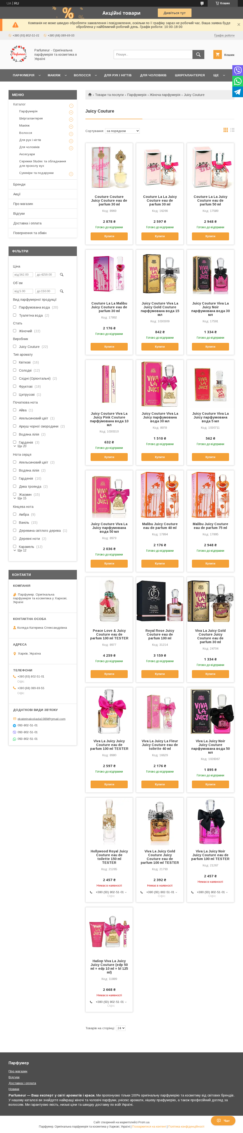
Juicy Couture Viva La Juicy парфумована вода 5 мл (210, 417)
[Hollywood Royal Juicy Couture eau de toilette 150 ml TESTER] (109, 821)
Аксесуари (27, 154)
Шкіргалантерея (190, 75)
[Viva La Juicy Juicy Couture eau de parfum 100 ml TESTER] (109, 711)
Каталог (19, 104)
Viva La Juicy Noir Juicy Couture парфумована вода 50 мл (210, 746)
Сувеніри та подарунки (36, 173)
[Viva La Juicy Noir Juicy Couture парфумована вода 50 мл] (210, 711)
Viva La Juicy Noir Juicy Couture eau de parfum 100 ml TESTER (210, 855)
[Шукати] (198, 54)
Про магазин (23, 204)
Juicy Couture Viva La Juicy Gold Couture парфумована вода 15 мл (160, 309)
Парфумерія (23, 75)
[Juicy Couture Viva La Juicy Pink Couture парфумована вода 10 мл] (109, 383)
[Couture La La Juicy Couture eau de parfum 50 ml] (210, 167)
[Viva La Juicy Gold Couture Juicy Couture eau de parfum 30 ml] (210, 600)
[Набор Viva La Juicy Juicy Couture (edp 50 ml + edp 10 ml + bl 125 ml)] (109, 931)
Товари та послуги (109, 95)
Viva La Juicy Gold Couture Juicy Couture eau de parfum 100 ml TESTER (160, 857)
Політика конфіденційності (186, 1126)
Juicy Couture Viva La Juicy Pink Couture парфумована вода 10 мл (109, 419)
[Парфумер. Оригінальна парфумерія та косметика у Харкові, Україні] (19, 63)
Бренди (19, 184)
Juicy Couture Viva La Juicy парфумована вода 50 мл (109, 527)
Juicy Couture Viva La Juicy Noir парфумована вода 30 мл (210, 309)
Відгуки (19, 213)
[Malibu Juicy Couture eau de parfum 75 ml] (210, 494)
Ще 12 (22, 550)
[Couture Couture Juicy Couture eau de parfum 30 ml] (109, 167)
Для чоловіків (153, 75)
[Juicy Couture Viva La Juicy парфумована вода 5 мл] (210, 383)
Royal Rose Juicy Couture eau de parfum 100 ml (159, 634)
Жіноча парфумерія (165, 95)
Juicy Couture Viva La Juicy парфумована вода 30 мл (160, 417)
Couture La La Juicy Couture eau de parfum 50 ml (210, 200)
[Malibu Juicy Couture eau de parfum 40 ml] (159, 494)
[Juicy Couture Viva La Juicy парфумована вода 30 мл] (159, 383)
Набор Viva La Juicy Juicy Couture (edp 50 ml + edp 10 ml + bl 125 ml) (109, 966)
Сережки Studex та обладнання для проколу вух (42, 163)
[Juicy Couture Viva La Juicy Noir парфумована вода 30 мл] (210, 273)
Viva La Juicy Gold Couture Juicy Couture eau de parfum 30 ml (210, 636)
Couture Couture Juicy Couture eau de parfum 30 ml (109, 200)
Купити (109, 236)
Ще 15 (22, 498)
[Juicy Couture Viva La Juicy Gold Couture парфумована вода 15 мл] (159, 273)
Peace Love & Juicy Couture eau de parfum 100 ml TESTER (109, 634)
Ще (216, 75)
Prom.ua (144, 1122)
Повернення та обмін (30, 233)
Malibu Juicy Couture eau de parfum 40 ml (160, 526)
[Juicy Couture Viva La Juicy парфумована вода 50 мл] (109, 494)
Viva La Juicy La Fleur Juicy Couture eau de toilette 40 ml (160, 745)
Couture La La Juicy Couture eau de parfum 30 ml (160, 200)
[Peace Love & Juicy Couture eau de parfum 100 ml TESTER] (109, 600)
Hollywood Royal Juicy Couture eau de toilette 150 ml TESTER (109, 857)
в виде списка (232, 131)
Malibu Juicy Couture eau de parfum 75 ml (210, 526)
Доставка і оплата (27, 223)
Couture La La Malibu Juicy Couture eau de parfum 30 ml (109, 307)
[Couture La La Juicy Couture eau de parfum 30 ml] (159, 167)
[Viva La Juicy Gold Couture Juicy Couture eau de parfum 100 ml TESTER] (159, 821)
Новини (14, 1089)
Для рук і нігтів (117, 75)
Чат (227, 1121)
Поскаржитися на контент (149, 1126)
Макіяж (54, 75)
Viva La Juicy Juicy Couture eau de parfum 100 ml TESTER (109, 745)
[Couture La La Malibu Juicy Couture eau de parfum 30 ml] (109, 273)
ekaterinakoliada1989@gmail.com (41, 718)
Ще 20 (22, 446)
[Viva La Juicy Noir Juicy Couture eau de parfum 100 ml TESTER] (210, 821)
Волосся (82, 75)
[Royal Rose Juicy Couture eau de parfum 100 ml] (159, 600)
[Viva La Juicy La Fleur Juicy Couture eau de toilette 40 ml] (159, 711)
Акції (17, 194)
